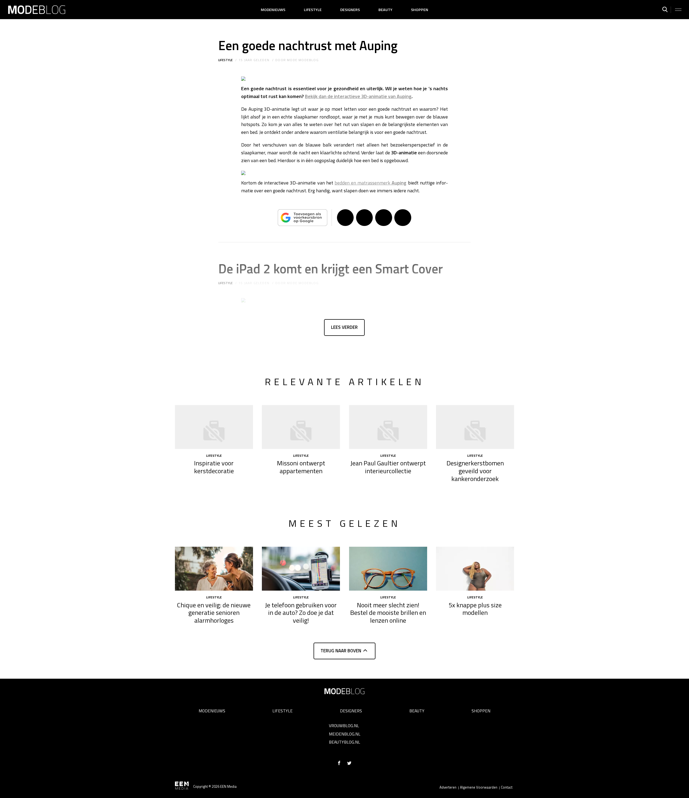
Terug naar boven (341, 650)
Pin (383, 217)
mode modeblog (303, 59)
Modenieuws (273, 10)
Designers (350, 10)
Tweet (364, 217)
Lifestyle (313, 10)
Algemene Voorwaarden (478, 787)
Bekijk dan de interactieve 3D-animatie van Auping (358, 96)
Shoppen (419, 10)
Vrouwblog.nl (344, 725)
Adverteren (448, 787)
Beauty (385, 10)
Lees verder (344, 327)
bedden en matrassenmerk (371, 182)
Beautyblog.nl (344, 742)
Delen (345, 217)
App (402, 217)
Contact (506, 787)
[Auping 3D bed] (243, 80)
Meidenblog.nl (344, 734)
